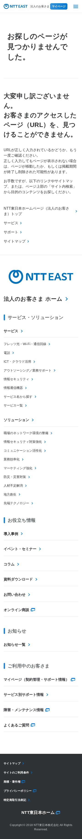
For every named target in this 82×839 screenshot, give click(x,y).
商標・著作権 (12, 781)
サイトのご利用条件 (16, 772)
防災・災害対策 (15, 477)
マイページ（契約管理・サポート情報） (36, 679)
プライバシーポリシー (18, 790)
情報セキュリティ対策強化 (23, 441)
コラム (9, 564)
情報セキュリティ (16, 379)
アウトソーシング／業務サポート (27, 370)
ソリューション (16, 420)
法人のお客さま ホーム (33, 299)
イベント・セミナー (20, 549)
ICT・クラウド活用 (17, 361)
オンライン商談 (16, 610)
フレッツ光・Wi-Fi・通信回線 (25, 344)
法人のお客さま (39, 6)
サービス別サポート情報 (24, 695)
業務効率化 (12, 459)
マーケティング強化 (18, 468)
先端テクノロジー (16, 503)
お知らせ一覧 (15, 644)
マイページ (59, 6)
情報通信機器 (13, 388)
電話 (7, 353)
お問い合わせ (15, 594)
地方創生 (10, 494)
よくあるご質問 (16, 725)
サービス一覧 (13, 405)
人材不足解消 (13, 485)
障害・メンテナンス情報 (24, 710)
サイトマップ (12, 763)
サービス (11, 331)
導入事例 (11, 534)
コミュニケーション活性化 (23, 450)
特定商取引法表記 (15, 800)
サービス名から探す (18, 396)
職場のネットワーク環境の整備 (26, 433)
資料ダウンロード (18, 579)
